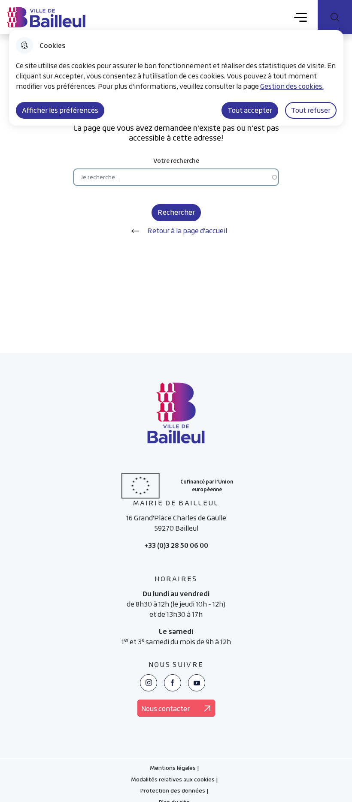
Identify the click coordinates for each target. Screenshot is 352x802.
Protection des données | (174, 791)
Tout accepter (250, 110)
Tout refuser (311, 110)
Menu (301, 17)
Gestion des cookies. (292, 86)
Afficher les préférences (60, 110)
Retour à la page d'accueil (187, 230)
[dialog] (176, 78)
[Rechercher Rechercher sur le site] (335, 17)
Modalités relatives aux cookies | (174, 780)
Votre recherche (176, 160)
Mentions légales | (174, 769)
